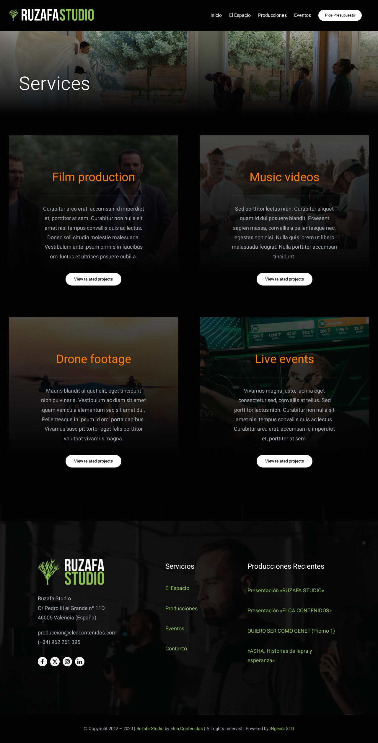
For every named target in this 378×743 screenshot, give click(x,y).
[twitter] (55, 661)
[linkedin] (79, 661)
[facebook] (42, 661)
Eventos (174, 629)
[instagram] (67, 661)
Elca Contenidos (186, 728)
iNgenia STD (282, 728)
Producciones (181, 609)
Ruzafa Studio (150, 728)
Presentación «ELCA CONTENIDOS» (289, 611)
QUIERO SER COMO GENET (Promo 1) (291, 631)
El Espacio (177, 588)
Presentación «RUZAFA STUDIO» (285, 591)
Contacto (176, 649)
